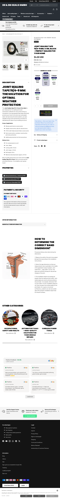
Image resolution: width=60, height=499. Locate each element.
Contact (33, 427)
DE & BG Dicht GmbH (38, 37)
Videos (4, 459)
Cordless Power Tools (49, 329)
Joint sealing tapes (12, 13)
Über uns (4, 473)
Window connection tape (27, 13)
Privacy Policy (34, 433)
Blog (3, 456)
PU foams (13, 16)
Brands (31, 1)
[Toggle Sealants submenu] (53, 13)
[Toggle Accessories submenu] (45, 13)
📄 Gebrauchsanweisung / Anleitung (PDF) (14, 175)
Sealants (49, 13)
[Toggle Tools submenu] (21, 16)
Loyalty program (6, 470)
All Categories (35, 16)
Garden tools (5, 16)
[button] (56, 9)
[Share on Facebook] (41, 146)
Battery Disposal (35, 445)
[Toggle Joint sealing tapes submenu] (18, 13)
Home (3, 33)
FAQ (36, 1)
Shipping (36, 62)
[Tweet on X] (38, 146)
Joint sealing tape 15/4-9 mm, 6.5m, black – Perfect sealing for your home (15, 33)
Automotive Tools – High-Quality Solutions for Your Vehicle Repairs (30, 332)
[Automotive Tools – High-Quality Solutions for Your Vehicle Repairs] (30, 318)
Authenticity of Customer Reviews (40, 448)
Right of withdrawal (36, 436)
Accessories (40, 13)
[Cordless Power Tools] (49, 318)
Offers (4, 13)
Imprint (33, 430)
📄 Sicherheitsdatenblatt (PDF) (11, 179)
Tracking (4, 467)
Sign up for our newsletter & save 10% (12, 464)
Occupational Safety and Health (10, 329)
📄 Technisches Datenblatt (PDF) (12, 182)
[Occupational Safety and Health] (10, 318)
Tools (18, 16)
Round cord (27, 16)
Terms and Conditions (36, 442)
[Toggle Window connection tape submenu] (35, 13)
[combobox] (43, 5)
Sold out (50, 106)
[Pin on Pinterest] (44, 146)
